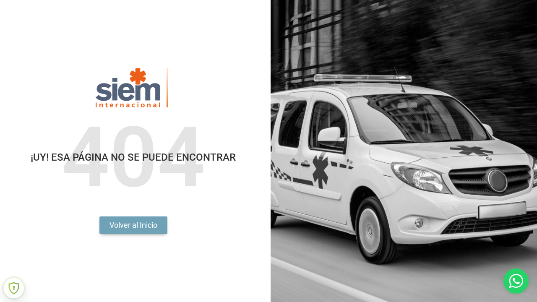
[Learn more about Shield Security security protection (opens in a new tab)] (14, 288)
